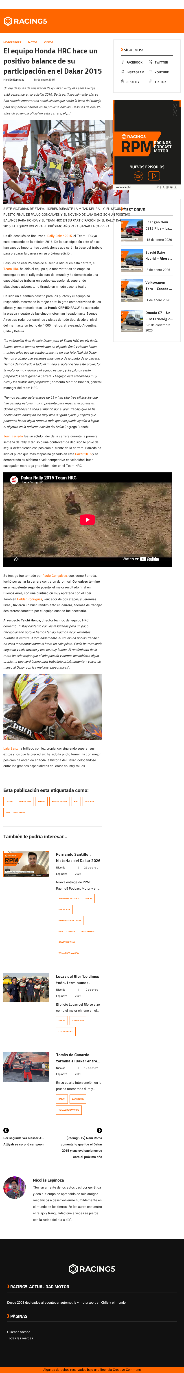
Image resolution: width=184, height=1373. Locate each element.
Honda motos (59, 801)
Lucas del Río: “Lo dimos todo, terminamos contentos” (77, 982)
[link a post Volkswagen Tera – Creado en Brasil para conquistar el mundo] (132, 300)
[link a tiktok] (174, 4)
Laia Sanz (10, 748)
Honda (41, 801)
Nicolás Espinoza (13, 80)
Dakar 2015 (83, 454)
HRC (76, 801)
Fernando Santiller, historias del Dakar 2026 (78, 857)
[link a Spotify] (170, 4)
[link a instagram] (161, 4)
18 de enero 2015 (44, 80)
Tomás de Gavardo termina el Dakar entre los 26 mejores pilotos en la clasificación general (78, 1064)
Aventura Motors (69, 898)
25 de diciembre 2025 (157, 328)
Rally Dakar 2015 (59, 236)
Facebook (134, 62)
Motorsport (12, 42)
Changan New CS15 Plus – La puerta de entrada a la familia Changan (158, 225)
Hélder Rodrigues (29, 599)
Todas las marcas (20, 1338)
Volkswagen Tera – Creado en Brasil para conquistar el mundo (159, 286)
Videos (48, 42)
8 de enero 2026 (158, 270)
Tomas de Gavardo (69, 1110)
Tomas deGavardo (69, 953)
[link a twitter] (156, 4)
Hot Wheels (87, 931)
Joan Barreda (13, 436)
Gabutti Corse (67, 931)
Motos (32, 42)
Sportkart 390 (67, 942)
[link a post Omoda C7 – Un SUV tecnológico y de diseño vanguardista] (132, 331)
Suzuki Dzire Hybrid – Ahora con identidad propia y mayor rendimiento (157, 256)
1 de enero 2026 (158, 300)
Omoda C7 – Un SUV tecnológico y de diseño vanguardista (158, 316)
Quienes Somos (18, 1332)
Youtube (162, 72)
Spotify (133, 82)
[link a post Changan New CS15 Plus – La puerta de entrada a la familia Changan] (132, 240)
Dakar (9, 801)
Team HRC (11, 269)
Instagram (135, 72)
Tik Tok (160, 82)
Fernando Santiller (70, 920)
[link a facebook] (152, 4)
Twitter (161, 62)
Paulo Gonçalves (54, 575)
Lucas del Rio (66, 1031)
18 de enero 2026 (159, 239)
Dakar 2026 (64, 909)
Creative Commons (127, 1369)
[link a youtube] (165, 4)
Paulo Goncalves (15, 812)
